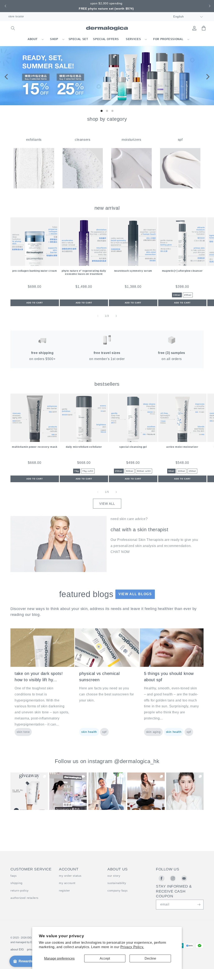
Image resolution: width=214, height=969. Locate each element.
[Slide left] (97, 316)
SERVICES (133, 39)
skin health (89, 731)
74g (76, 471)
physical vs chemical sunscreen (99, 676)
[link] (29, 791)
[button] (5, 6)
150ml (177, 295)
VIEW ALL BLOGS (135, 594)
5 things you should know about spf (169, 676)
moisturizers (131, 139)
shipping (16, 883)
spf (180, 139)
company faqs (117, 890)
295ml (187, 295)
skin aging (153, 731)
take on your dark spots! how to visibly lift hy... (39, 676)
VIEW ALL (107, 503)
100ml (181, 471)
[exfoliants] (34, 187)
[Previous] (6, 76)
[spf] (180, 187)
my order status (70, 875)
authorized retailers (24, 897)
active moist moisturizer (182, 446)
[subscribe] (198, 904)
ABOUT (33, 39)
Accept (105, 958)
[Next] (207, 76)
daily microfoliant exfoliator (84, 446)
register (64, 890)
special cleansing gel (133, 446)
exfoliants (34, 139)
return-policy (19, 890)
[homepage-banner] (107, 104)
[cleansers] (82, 187)
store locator (16, 16)
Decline (150, 958)
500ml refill (144, 471)
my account (67, 883)
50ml (171, 471)
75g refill (87, 471)
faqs (13, 875)
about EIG (17, 949)
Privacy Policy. (132, 947)
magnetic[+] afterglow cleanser (182, 270)
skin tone (23, 731)
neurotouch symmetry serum (133, 270)
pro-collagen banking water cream (34, 270)
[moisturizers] (131, 187)
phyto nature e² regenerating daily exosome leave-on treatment (84, 272)
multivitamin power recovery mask (34, 446)
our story (113, 875)
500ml (129, 471)
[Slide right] (116, 316)
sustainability (116, 883)
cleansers (82, 139)
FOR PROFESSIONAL (168, 39)
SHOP (54, 39)
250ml (118, 471)
